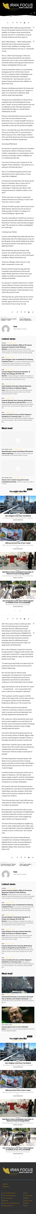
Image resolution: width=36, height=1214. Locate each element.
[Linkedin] (24, 22)
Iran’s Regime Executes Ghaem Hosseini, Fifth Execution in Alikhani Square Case (16, 388)
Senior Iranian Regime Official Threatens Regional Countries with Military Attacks (17, 347)
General (4, 343)
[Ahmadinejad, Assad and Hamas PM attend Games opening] (18, 439)
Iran (3, 357)
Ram (15, 326)
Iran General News (7, 449)
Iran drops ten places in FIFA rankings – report (8, 319)
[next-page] (19, 610)
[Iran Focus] (17, 6)
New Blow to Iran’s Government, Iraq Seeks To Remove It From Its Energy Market (18, 573)
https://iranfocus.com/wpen (20, 329)
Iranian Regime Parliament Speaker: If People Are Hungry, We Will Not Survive (16, 374)
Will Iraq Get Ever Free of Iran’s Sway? (18, 543)
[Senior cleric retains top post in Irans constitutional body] (18, 468)
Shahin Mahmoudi (18, 520)
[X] (17, 22)
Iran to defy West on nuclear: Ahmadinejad (25, 319)
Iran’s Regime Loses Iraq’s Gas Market (18, 516)
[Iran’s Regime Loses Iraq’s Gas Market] (18, 505)
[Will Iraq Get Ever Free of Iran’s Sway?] (18, 532)
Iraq (18, 513)
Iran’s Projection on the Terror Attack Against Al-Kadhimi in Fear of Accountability (18, 601)
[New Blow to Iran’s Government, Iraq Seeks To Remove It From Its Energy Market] (18, 561)
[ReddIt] (28, 22)
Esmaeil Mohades (18, 577)
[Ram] (7, 329)
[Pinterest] (20, 22)
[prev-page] (15, 610)
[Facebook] (13, 22)
